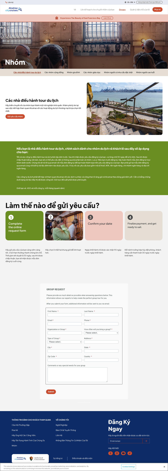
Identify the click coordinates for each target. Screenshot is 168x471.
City (49, 347)
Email (50, 320)
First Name (52, 311)
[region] (84, 467)
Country (87, 356)
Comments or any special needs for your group (66, 365)
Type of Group (53, 338)
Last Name (89, 311)
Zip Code (51, 356)
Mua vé (157, 9)
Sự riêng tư (58, 458)
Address (87, 338)
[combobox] (130, 2)
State (86, 347)
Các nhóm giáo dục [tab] (91, 72)
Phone (86, 320)
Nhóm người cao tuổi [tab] (145, 72)
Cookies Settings (128, 467)
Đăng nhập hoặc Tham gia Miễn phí (149, 2)
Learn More (107, 18)
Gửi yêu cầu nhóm (15, 116)
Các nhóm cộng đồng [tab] (54, 72)
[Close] (164, 466)
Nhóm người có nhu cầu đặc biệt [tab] (118, 72)
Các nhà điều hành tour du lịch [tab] (27, 72)
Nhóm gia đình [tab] (73, 72)
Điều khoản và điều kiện (82, 458)
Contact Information (84, 402)
